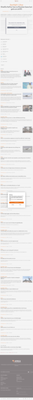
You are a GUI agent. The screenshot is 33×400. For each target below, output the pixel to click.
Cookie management (20, 199)
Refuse (20, 204)
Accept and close (16, 202)
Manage (13, 204)
